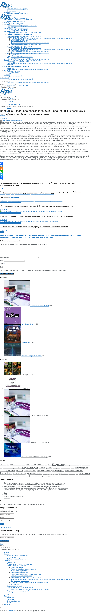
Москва (50, 465)
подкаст (47, 474)
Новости (6, 24)
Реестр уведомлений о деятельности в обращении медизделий (28, 82)
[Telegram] (45, 174)
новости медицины (24, 473)
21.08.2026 (3, 209)
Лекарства (37, 465)
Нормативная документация (16, 21)
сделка (9, 476)
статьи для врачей (18, 476)
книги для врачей (81, 468)
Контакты (7, 70)
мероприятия (65, 470)
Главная (6, 22)
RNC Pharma (13, 465)
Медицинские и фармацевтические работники (26, 32)
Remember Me (6, 521)
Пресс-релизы (11, 22)
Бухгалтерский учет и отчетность (21, 46)
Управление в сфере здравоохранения (24, 39)
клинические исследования (67, 468)
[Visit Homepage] (6, 8)
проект (56, 474)
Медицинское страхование (19, 28)
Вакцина (30, 465)
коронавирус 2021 (30, 471)
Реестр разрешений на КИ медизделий (20, 79)
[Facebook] (45, 163)
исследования (56, 468)
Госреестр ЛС (11, 31)
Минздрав (44, 465)
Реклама (6, 494)
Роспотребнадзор (77, 465)
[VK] (45, 166)
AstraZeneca (3, 465)
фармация (44, 476)
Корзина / (4, 78)
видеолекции (30, 467)
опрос (44, 474)
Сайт (1, 267)
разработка (62, 474)
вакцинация (87, 465)
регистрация (71, 474)
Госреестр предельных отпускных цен (19, 34)
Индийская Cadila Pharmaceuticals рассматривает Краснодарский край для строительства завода (36, 488)
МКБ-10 (9, 65)
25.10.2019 (3, 119)
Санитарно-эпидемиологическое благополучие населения (30, 69)
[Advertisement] (21, 11)
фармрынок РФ (51, 476)
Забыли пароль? (5, 527)
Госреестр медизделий (14, 76)
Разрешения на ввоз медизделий (18, 85)
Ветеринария (15, 73)
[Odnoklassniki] (45, 168)
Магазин (6, 60)
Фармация (10, 101)
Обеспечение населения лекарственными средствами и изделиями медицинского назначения (42, 38)
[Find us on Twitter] (0, 74)
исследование (46, 468)
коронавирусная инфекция (47, 471)
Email (2, 264)
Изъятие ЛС (11, 63)
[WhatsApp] (45, 171)
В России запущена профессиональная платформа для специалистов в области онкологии (36, 216)
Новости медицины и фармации (17, 18)
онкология (38, 474)
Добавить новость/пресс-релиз (17, 25)
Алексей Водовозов (20, 465)
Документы (7, 31)
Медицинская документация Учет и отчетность (26, 36)
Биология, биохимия (14, 105)
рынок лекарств (84, 474)
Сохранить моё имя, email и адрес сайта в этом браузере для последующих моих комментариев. (34, 270)
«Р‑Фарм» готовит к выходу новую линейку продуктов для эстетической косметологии (34, 227)
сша (27, 476)
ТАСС (11, 124)
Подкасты (58, 464)
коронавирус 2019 (14, 470)
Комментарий (5, 257)
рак (67, 474)
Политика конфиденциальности (14, 496)
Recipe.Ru (12, 504)
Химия (9, 108)
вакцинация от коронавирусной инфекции (11, 468)
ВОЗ (27, 465)
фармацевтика (34, 476)
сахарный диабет (4, 476)
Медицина (10, 98)
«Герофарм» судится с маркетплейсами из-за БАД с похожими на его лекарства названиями (37, 206)
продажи (52, 474)
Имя (2, 260)
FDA (8, 465)
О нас (5, 493)
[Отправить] (45, 177)
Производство (68, 465)
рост (77, 474)
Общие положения (17, 38)
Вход (1, 544)
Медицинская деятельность (20, 66)
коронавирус (3, 471)
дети (39, 468)
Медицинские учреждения (19, 43)
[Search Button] (15, 125)
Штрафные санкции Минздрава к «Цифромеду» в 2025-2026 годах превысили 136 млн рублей (35, 490)
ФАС (83, 465)
